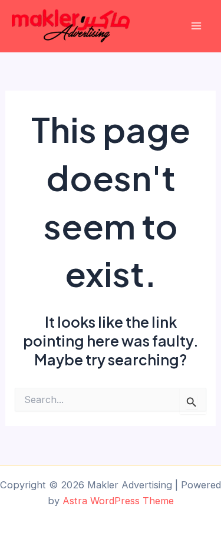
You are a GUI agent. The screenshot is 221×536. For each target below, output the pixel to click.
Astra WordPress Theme (118, 501)
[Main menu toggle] (196, 26)
